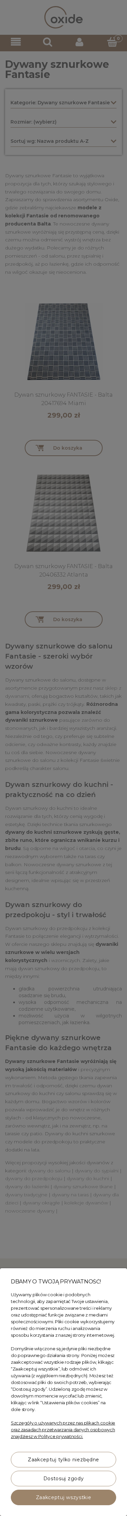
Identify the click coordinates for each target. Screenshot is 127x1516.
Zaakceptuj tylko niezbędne (63, 1460)
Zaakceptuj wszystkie (63, 1497)
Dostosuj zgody (63, 1478)
